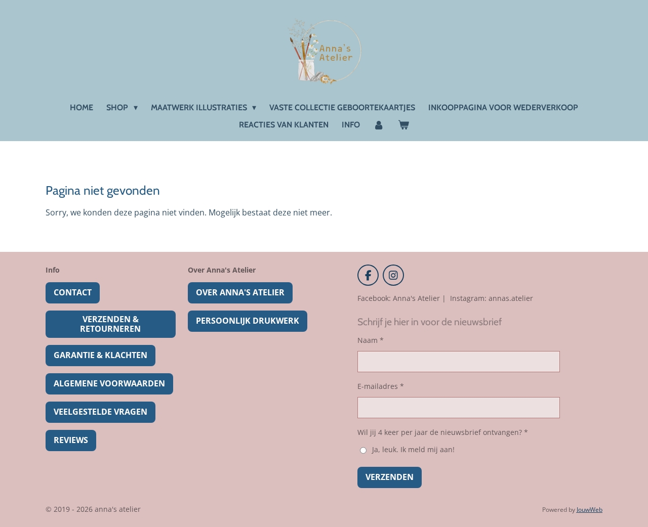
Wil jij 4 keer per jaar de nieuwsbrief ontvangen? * (442, 432)
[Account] (379, 125)
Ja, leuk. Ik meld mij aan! (413, 449)
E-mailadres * (380, 386)
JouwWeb (589, 509)
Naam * (370, 340)
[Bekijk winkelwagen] (403, 125)
